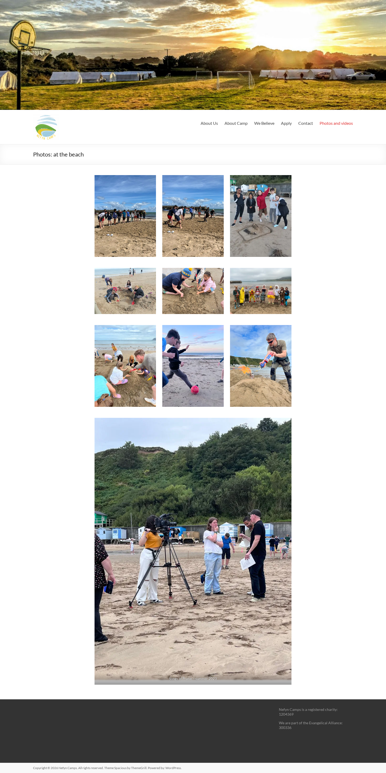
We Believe (264, 123)
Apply (286, 123)
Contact (305, 123)
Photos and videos (336, 123)
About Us (209, 123)
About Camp (236, 123)
